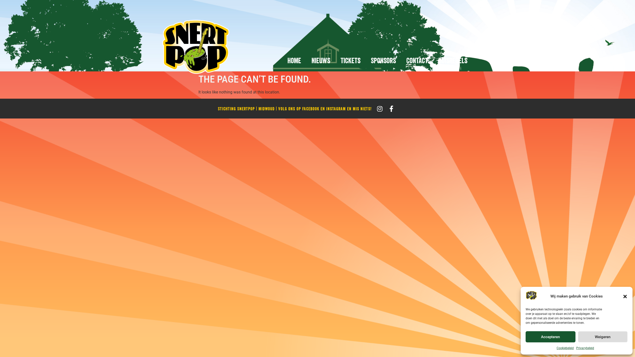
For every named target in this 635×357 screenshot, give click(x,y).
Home (294, 60)
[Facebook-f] (391, 109)
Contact (417, 60)
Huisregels (452, 60)
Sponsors (383, 60)
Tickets (350, 60)
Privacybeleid (585, 348)
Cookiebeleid (565, 348)
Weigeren (602, 337)
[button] (625, 296)
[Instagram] (380, 109)
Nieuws (321, 60)
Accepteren (550, 337)
